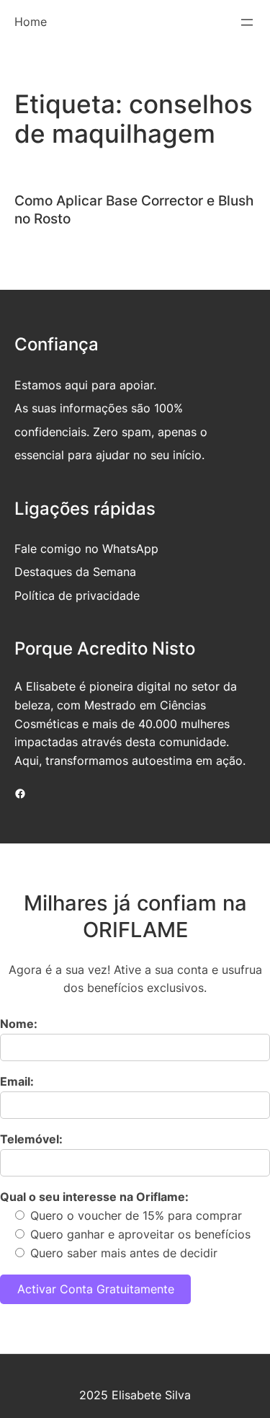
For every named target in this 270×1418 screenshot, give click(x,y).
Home (30, 21)
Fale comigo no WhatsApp (86, 548)
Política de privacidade (77, 595)
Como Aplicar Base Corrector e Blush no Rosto (133, 209)
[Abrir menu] (247, 22)
